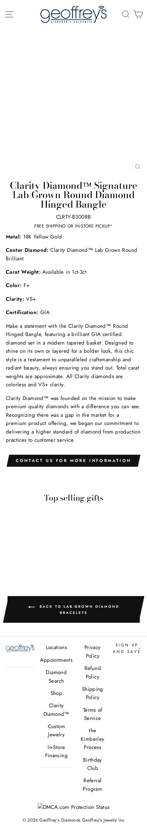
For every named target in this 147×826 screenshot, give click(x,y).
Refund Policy (92, 672)
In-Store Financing (56, 751)
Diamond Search (56, 676)
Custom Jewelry (56, 730)
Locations (56, 647)
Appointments (56, 660)
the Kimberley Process (92, 739)
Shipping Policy (92, 693)
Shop (57, 693)
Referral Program (92, 784)
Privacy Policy (92, 651)
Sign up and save (127, 648)
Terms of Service (92, 714)
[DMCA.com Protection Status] (74, 807)
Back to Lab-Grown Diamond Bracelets (78, 610)
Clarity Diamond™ (56, 710)
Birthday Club (92, 764)
